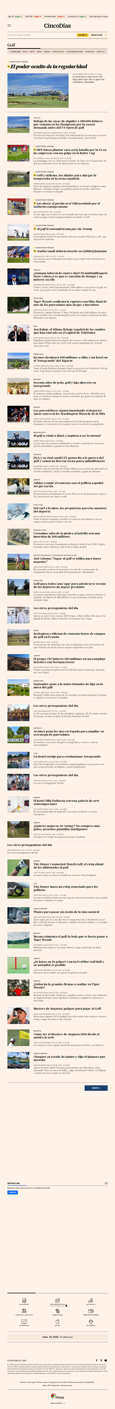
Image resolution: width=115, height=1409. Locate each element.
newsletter (13, 1183)
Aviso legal (31, 1382)
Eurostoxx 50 (73, 17)
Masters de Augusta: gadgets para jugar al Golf (67, 1008)
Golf (11, 45)
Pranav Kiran (39, 441)
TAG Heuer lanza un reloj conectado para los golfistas (66, 889)
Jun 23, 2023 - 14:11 (60, 419)
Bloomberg (38, 466)
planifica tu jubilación (24, 1315)
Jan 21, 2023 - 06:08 (67, 517)
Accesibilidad (89, 1382)
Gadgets (37, 823)
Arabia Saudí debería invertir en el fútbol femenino (72, 251)
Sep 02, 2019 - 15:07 (58, 945)
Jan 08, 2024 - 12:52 (57, 310)
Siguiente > (96, 1088)
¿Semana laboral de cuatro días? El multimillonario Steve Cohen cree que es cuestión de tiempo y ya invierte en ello (71, 276)
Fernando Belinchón (42, 285)
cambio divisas (57, 1315)
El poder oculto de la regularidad (49, 66)
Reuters (37, 642)
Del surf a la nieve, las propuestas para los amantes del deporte (70, 510)
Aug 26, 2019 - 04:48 (61, 970)
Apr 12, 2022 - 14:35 (58, 667)
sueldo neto (91, 1304)
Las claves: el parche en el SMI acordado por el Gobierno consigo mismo (67, 205)
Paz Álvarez (38, 667)
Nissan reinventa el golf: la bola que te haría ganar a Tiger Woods (71, 938)
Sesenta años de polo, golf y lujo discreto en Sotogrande (65, 385)
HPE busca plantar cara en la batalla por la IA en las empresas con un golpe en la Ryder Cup (70, 152)
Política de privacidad (75, 1382)
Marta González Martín (43, 517)
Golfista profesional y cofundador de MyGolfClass (55, 555)
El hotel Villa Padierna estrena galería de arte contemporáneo (66, 803)
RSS (49, 1385)
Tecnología (89, 52)
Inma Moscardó (40, 917)
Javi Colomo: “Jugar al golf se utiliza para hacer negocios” (68, 560)
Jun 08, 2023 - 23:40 (54, 441)
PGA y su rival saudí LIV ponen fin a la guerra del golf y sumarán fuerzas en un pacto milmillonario (69, 460)
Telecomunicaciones (74, 52)
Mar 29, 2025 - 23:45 (61, 184)
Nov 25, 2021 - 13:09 (57, 711)
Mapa (45, 1385)
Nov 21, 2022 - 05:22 (58, 567)
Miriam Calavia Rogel (42, 592)
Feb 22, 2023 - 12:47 (56, 491)
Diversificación (40, 530)
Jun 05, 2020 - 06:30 (55, 873)
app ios (57, 1325)
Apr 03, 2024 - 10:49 (66, 285)
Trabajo (37, 270)
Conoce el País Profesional (57, 1337)
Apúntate (13, 1192)
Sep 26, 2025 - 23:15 (62, 158)
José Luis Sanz (39, 834)
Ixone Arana (38, 567)
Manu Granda (39, 338)
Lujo (35, 753)
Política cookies (42, 1382)
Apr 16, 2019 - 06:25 (58, 993)
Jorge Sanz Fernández (42, 970)
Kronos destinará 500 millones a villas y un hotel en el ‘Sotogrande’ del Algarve (71, 359)
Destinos (37, 379)
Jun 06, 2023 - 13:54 (58, 466)
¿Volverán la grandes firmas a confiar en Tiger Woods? (67, 986)
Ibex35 (32, 52)
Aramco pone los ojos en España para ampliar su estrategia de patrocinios (69, 733)
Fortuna (37, 118)
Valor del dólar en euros (99, 17)
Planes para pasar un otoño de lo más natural (66, 912)
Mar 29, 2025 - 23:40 (52, 212)
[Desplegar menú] (9, 26)
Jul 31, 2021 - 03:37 (58, 762)
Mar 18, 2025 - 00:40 (54, 234)
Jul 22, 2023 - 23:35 (60, 391)
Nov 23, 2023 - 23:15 (64, 366)
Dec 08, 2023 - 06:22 (59, 338)
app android (91, 1325)
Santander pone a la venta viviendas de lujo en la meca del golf (68, 686)
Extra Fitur (38, 505)
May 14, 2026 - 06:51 (67, 133)
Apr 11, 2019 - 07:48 (60, 1014)
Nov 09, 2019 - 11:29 (61, 917)
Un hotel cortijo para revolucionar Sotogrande (67, 756)
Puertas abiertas (40, 909)
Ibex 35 (11, 17)
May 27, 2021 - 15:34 (58, 809)
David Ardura (78, 74)
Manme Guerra (39, 184)
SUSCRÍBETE (82, 35)
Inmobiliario (39, 354)
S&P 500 (29, 17)
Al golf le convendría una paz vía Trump (64, 229)
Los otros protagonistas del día (56, 608)
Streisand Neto (39, 256)
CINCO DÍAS (38, 212)
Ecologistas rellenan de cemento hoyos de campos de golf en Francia (69, 636)
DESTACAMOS (16, 51)
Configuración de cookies (58, 1382)
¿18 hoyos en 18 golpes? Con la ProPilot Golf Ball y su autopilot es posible (69, 964)
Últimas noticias (66, 1385)
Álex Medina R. (39, 158)
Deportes (37, 455)
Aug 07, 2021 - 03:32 (66, 740)
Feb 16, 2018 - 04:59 (61, 1065)
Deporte (37, 407)
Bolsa (25, 52)
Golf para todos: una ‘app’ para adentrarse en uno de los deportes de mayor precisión (70, 586)
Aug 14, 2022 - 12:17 (49, 642)
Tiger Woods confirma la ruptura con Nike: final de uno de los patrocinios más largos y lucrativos (70, 303)
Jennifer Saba (39, 234)
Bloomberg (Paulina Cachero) (45, 133)
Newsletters (56, 1385)
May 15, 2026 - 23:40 (93, 74)
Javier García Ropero (42, 419)
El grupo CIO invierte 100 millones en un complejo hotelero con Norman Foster (69, 661)
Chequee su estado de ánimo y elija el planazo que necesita (69, 1059)
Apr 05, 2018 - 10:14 (61, 1043)
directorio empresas (91, 1315)
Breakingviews (39, 432)
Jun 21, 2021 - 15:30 (57, 781)
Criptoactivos (58, 52)
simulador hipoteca (57, 1304)
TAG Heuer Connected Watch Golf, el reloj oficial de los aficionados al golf (69, 866)
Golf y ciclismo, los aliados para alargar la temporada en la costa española (65, 177)
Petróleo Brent (50, 17)
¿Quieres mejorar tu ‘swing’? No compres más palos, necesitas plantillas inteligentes (67, 828)
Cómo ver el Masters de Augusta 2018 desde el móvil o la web (66, 1036)
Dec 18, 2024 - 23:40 (55, 256)
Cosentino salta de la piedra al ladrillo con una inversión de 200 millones (67, 535)
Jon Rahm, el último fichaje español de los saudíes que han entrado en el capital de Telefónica (69, 331)
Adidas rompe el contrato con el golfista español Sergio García (68, 485)
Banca (39, 52)
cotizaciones (24, 1325)
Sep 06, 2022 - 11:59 (57, 613)
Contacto (23, 1382)
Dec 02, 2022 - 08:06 (48, 542)
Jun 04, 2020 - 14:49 (57, 895)
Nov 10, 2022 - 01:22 (60, 592)
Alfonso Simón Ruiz (41, 366)
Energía (47, 52)
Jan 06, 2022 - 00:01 (59, 693)
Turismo (37, 656)
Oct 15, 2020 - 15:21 (31, 850)
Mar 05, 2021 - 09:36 (55, 834)
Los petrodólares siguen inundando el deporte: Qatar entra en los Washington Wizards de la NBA (69, 412)
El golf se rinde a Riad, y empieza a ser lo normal (67, 436)
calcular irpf (24, 1304)
